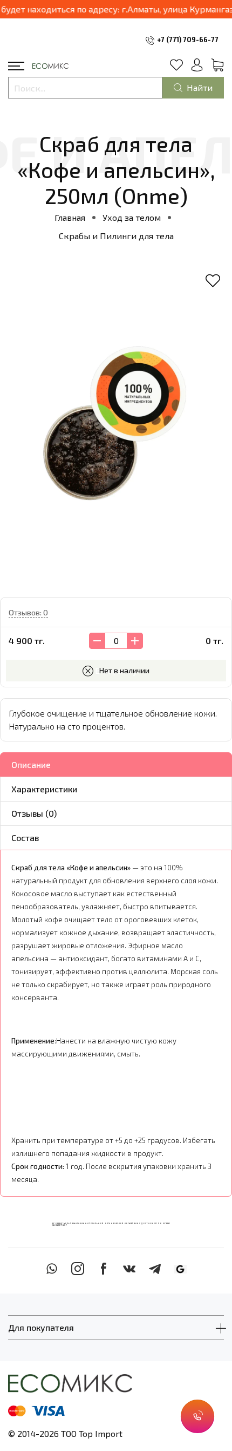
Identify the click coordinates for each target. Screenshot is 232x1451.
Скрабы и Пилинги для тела (116, 236)
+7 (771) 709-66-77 (188, 39)
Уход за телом (132, 217)
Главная (69, 217)
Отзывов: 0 (28, 612)
